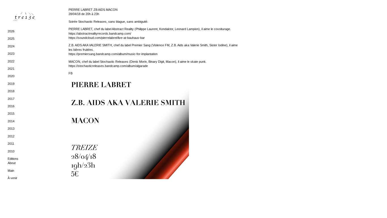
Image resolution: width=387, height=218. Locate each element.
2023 (11, 53)
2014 (11, 121)
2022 (11, 61)
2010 (11, 151)
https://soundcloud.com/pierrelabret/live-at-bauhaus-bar (107, 37)
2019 (11, 83)
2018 (11, 91)
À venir (12, 178)
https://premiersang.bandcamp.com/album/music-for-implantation (113, 54)
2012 (11, 136)
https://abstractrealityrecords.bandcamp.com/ (100, 33)
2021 (11, 68)
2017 (11, 98)
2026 (11, 31)
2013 (11, 128)
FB (71, 73)
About (12, 163)
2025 (11, 38)
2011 (11, 143)
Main (11, 170)
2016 (11, 106)
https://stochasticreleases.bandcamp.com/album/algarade (108, 66)
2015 (11, 113)
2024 (11, 46)
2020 (11, 76)
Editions (13, 158)
